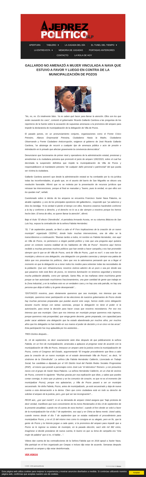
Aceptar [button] (136, 473)
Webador (119, 466)
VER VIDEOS (31, 454)
